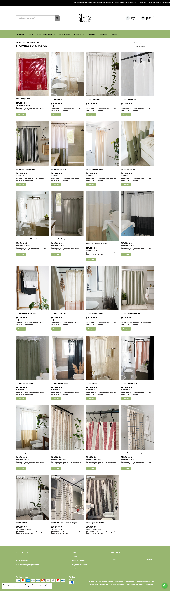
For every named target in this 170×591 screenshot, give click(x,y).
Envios (74, 557)
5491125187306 (22, 561)
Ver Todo (104, 34)
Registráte (134, 19)
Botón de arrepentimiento (145, 582)
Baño (31, 34)
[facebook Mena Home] (22, 552)
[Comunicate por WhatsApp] (165, 586)
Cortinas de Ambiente (46, 34)
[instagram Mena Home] (17, 552)
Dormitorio (79, 34)
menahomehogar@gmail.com (27, 565)
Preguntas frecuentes (80, 565)
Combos (92, 34)
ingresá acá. (130, 582)
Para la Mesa (64, 34)
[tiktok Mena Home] (27, 552)
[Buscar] (57, 18)
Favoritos (20, 34)
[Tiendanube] (99, 585)
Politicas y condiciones (80, 561)
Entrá (133, 17)
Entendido (26, 587)
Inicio (18, 42)
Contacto (75, 569)
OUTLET (115, 34)
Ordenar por (138, 43)
